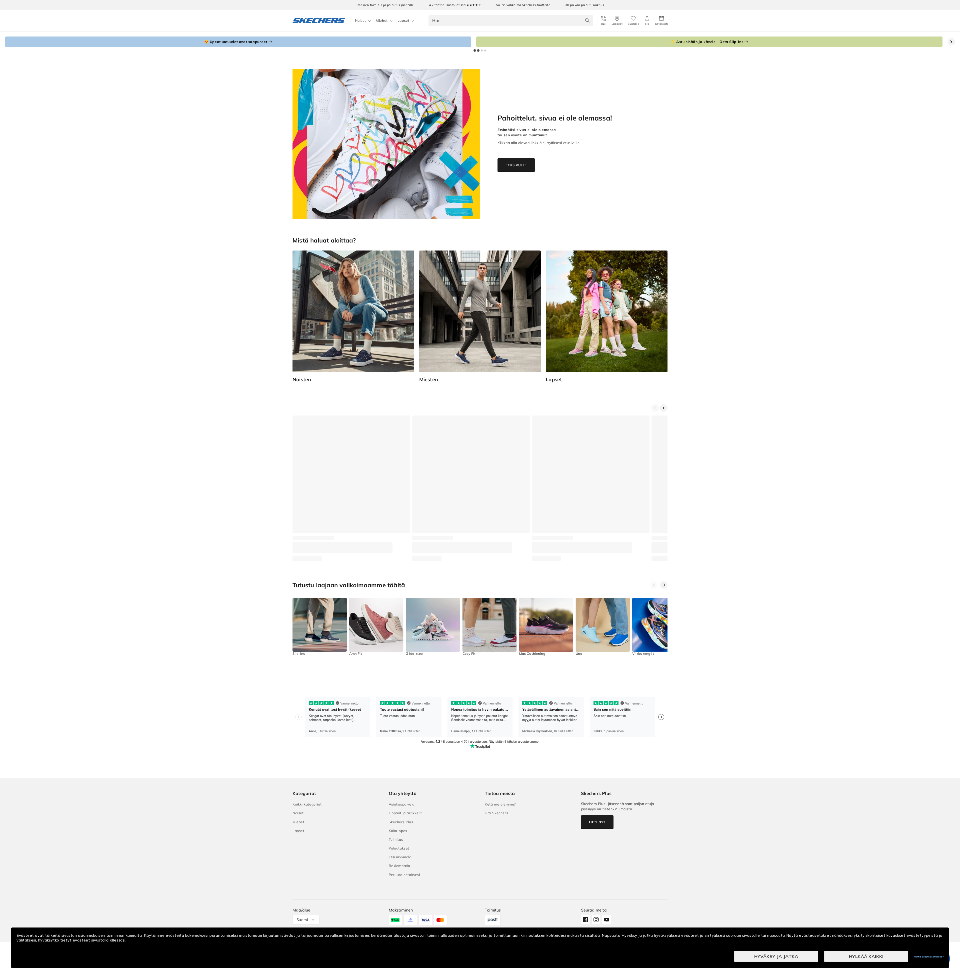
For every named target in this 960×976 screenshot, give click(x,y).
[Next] (664, 585)
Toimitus (396, 839)
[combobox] (510, 20)
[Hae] (587, 20)
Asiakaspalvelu (401, 804)
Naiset (360, 20)
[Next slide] (951, 42)
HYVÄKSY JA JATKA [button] (776, 956)
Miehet (382, 20)
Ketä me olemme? (500, 804)
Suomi (302, 919)
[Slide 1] (475, 50)
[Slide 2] (478, 50)
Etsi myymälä (400, 857)
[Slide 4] (485, 51)
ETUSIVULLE (516, 165)
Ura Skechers (496, 813)
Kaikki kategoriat (307, 804)
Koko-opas (398, 830)
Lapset (404, 20)
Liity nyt (597, 822)
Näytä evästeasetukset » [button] (929, 956)
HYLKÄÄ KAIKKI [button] (866, 956)
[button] (661, 20)
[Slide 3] (482, 51)
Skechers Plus (401, 822)
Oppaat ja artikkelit (405, 813)
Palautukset (399, 848)
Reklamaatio (399, 866)
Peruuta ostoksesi (404, 874)
